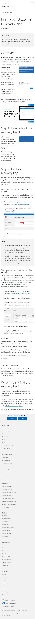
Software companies (6, 562)
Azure (3, 545)
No (23, 418)
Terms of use (24, 610)
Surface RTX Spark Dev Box (8, 436)
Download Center (6, 460)
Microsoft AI (5, 515)
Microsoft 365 (5, 524)
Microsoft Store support (7, 463)
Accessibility (5, 592)
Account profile (5, 457)
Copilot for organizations (7, 439)
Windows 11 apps (6, 448)
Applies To (5, 28)
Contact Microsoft (11, 610)
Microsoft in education (7, 486)
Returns (4, 466)
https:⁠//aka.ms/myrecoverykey (20, 204)
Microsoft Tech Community (8, 556)
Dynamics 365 (5, 521)
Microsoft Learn (5, 550)
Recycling (18, 613)
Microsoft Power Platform (8, 527)
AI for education (5, 507)
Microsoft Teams (6, 530)
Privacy (18, 610)
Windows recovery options (13, 406)
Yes (12, 418)
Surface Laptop (5, 431)
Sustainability (5, 595)
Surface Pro (4, 428)
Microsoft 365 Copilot (7, 533)
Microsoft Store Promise (7, 475)
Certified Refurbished (7, 472)
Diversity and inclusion (7, 589)
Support (4, 6)
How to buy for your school (8, 498)
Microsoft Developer (6, 548)
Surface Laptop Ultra (7, 434)
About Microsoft (6, 577)
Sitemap (4, 610)
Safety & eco (12, 613)
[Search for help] (6, 2)
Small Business (5, 536)
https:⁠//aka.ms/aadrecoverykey (21, 293)
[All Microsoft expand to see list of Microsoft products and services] (2, 2)
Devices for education (7, 489)
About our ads (24, 613)
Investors (4, 586)
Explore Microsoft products (8, 445)
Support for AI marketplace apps (9, 553)
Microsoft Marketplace (7, 559)
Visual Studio (5, 565)
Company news (5, 580)
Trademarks (5, 613)
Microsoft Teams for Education (9, 492)
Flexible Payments (6, 478)
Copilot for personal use (7, 442)
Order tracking (5, 469)
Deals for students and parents (9, 504)
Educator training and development (10, 501)
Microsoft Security (6, 518)
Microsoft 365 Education (7, 495)
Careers (4, 574)
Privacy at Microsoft (6, 583)
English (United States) (10, 600)
